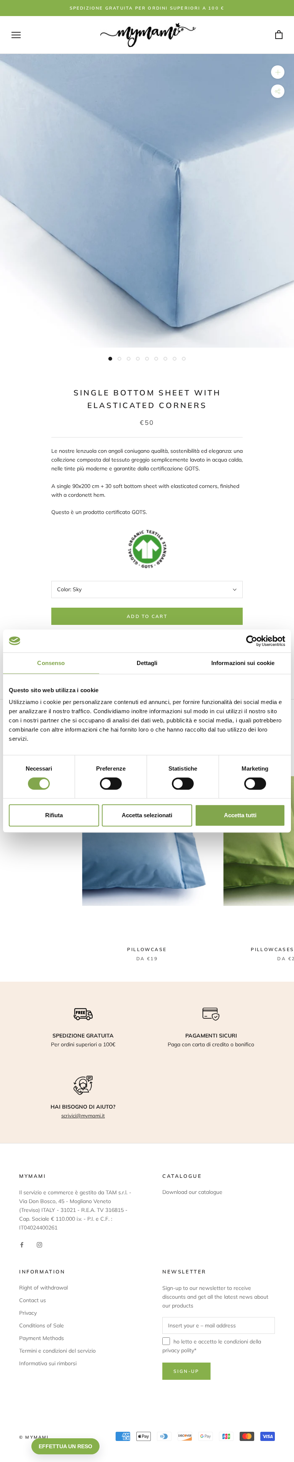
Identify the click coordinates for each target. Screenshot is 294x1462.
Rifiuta (54, 815)
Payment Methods (41, 1338)
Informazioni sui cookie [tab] (242, 663)
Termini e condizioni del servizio (57, 1350)
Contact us (32, 1300)
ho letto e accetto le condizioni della (211, 1346)
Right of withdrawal (43, 1287)
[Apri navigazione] (16, 35)
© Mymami (34, 1437)
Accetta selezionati (147, 815)
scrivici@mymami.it (83, 1115)
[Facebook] (21, 1244)
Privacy (28, 1312)
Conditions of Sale (41, 1325)
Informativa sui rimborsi (48, 1363)
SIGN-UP (186, 1371)
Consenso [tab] (51, 663)
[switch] (111, 783)
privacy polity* (179, 1350)
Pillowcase (147, 949)
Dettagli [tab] (147, 663)
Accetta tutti (240, 815)
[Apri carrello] (279, 35)
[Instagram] (39, 1244)
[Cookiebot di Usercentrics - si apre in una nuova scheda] (251, 641)
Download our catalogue (192, 1192)
